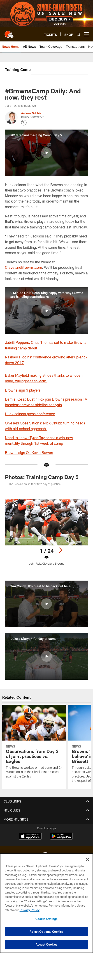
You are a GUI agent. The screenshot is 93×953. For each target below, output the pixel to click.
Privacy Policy (30, 910)
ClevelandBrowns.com (23, 267)
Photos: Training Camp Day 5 (42, 477)
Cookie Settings (46, 919)
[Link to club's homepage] (9, 32)
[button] (46, 152)
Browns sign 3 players (23, 390)
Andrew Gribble (31, 113)
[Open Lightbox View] (46, 532)
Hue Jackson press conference (30, 414)
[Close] (88, 859)
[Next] (60, 550)
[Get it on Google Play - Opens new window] (61, 838)
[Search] (78, 34)
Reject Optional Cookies (46, 931)
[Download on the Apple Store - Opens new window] (30, 837)
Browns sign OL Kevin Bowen (29, 452)
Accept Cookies (47, 944)
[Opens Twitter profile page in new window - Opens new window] (24, 122)
